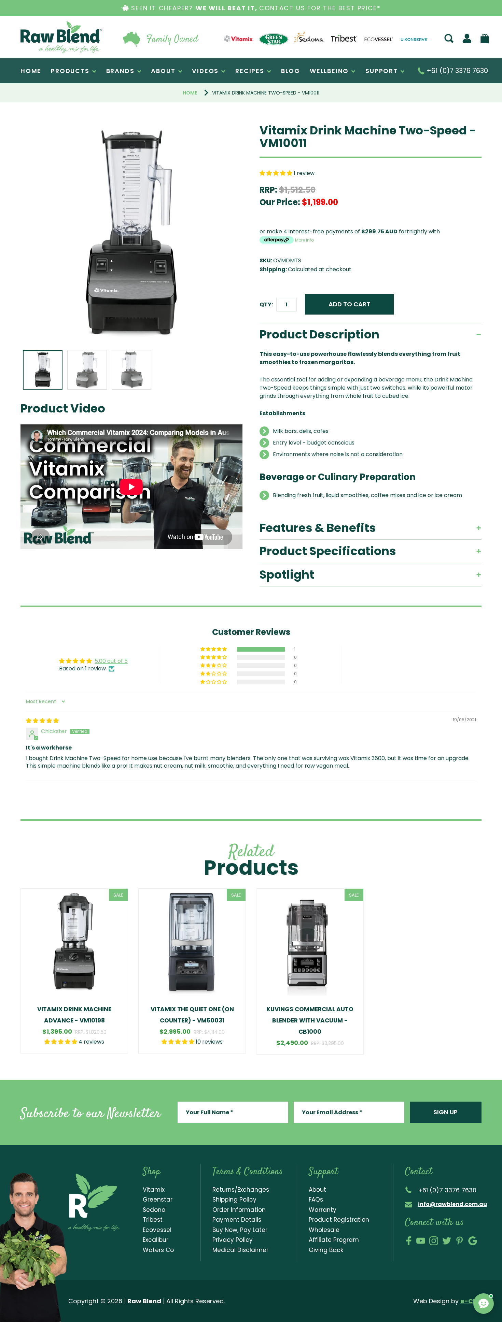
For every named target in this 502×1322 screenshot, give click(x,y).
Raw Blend (36, 52)
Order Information (239, 1210)
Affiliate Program (334, 1240)
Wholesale (324, 1230)
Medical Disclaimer (240, 1250)
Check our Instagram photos (433, 1240)
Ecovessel (157, 1230)
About (317, 1190)
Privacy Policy (232, 1240)
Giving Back (326, 1250)
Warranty (322, 1210)
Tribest (153, 1220)
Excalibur (155, 1240)
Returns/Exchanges (240, 1190)
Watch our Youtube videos (420, 1240)
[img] (42, 721)
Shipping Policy (234, 1199)
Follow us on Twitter (446, 1240)
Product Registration (339, 1220)
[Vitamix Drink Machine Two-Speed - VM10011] (131, 235)
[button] (277, 173)
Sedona (154, 1210)
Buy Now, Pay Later (239, 1230)
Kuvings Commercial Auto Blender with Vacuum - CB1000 (309, 1020)
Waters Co (158, 1250)
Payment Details (236, 1220)
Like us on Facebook (408, 1240)
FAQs (316, 1199)
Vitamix (154, 1190)
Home (190, 92)
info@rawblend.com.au (452, 1204)
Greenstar (157, 1199)
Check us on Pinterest (459, 1240)
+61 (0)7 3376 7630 (456, 71)
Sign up (445, 1112)
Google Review (472, 1240)
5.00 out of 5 (111, 661)
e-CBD (471, 1301)
